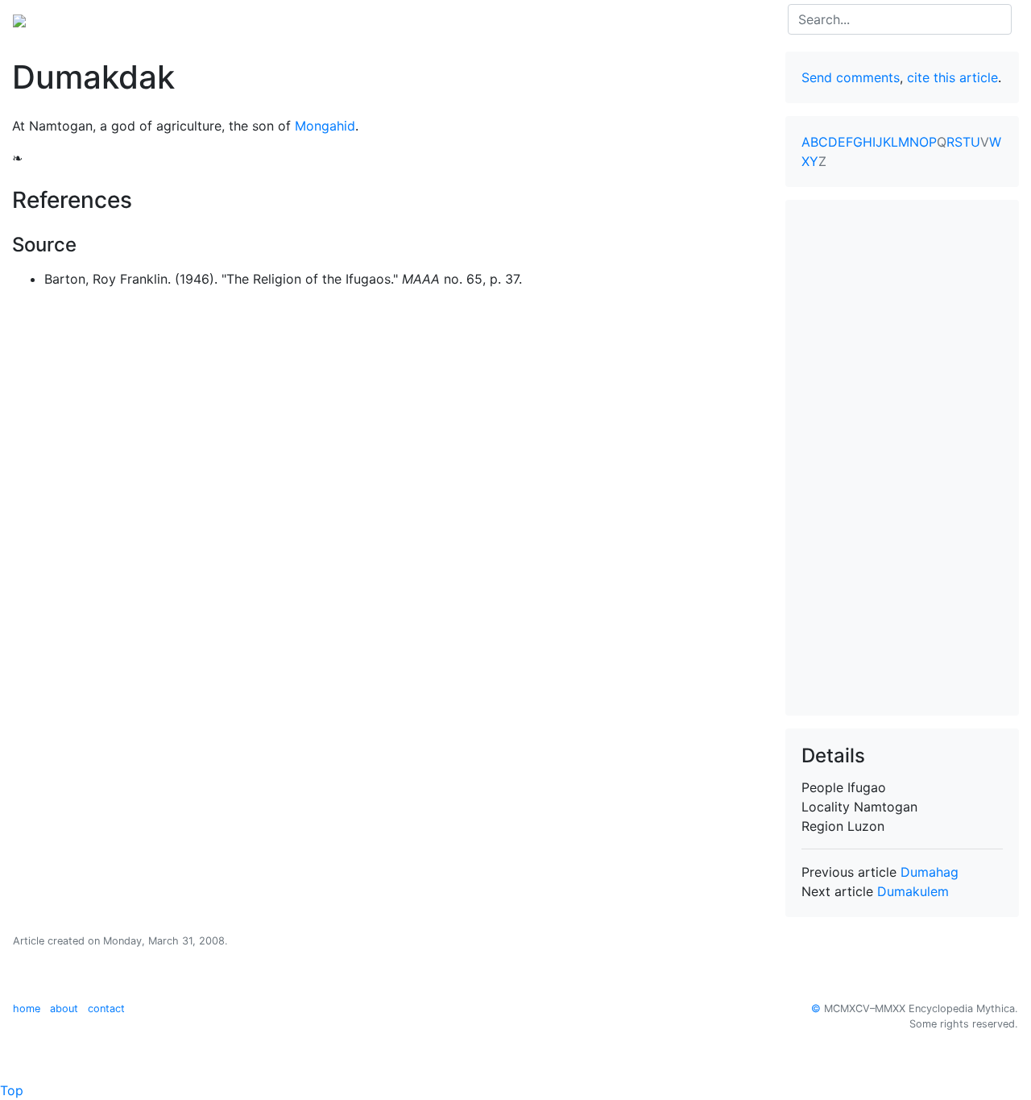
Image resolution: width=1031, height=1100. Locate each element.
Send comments (850, 77)
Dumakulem (913, 891)
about (64, 1008)
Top (11, 1090)
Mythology (77, 19)
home (26, 1008)
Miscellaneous (406, 19)
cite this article (952, 77)
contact (106, 1008)
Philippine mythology (226, 19)
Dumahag (930, 872)
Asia (136, 19)
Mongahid (325, 126)
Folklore (327, 19)
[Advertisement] (902, 457)
